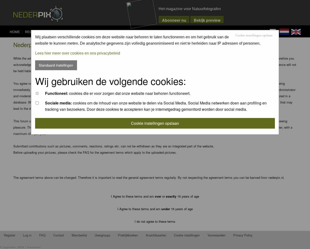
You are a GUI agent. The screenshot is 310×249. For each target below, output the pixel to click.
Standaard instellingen (56, 65)
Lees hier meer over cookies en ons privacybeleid (77, 53)
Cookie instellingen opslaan (253, 35)
